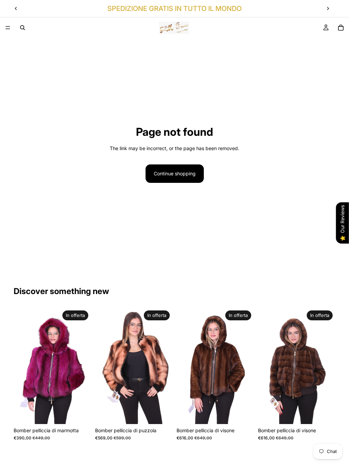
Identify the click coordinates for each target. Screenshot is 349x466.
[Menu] (8, 27)
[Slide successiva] (327, 8)
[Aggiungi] (80, 413)
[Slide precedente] (16, 8)
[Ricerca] (22, 27)
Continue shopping (175, 173)
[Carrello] (340, 27)
